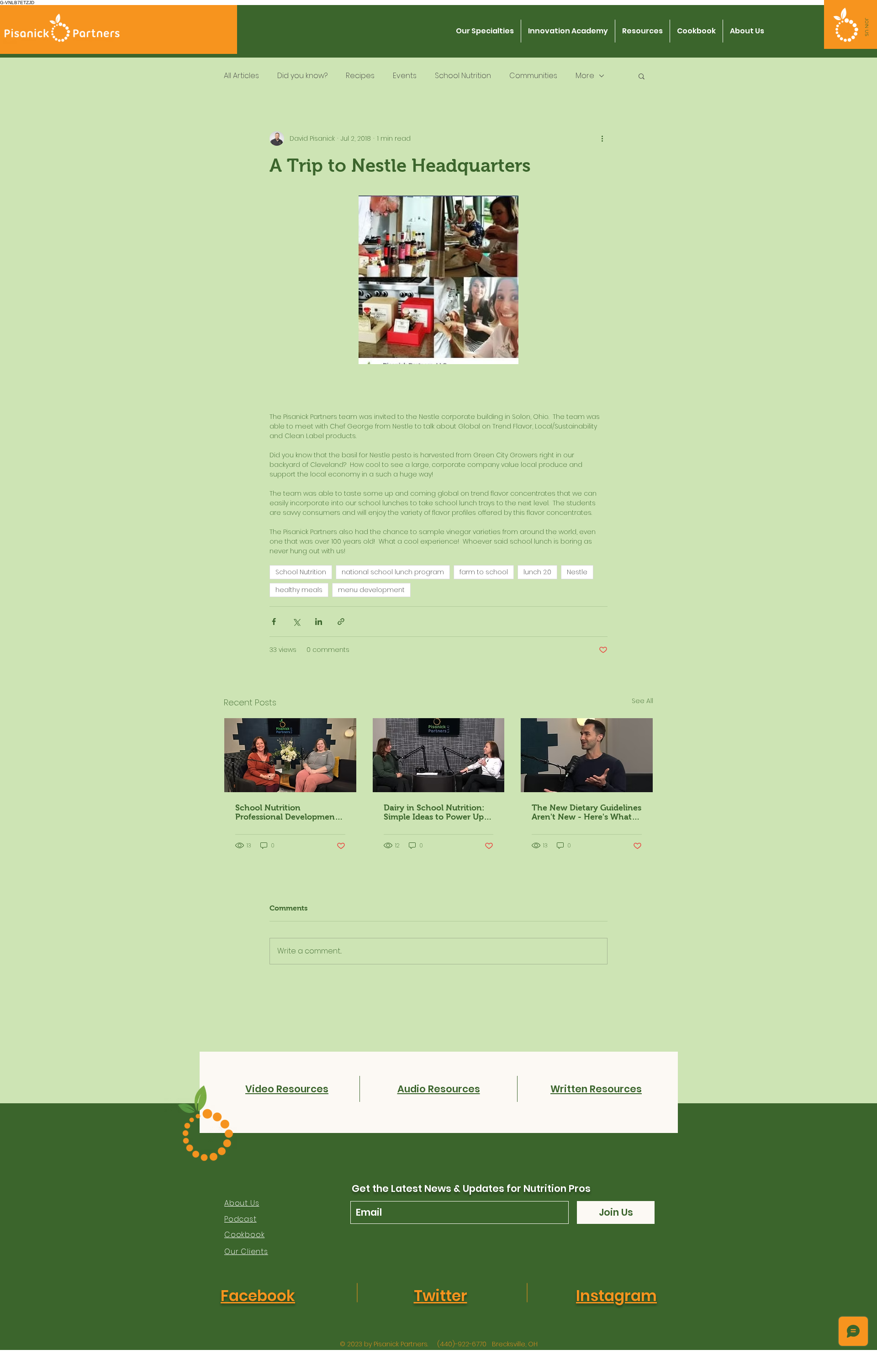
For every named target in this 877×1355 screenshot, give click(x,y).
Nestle (577, 572)
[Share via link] (341, 621)
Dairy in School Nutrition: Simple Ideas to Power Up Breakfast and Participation (437, 812)
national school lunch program (393, 572)
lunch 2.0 (537, 572)
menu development (371, 589)
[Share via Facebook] (273, 621)
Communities (533, 76)
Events (405, 76)
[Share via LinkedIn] (318, 621)
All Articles (241, 76)
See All (642, 700)
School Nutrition (463, 76)
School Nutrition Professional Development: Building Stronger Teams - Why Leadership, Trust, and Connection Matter (289, 812)
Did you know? (302, 76)
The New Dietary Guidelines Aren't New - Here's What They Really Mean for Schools (586, 812)
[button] (866, 27)
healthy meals (298, 589)
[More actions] (602, 138)
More (585, 76)
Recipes (360, 76)
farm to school (484, 572)
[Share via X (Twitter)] (296, 621)
